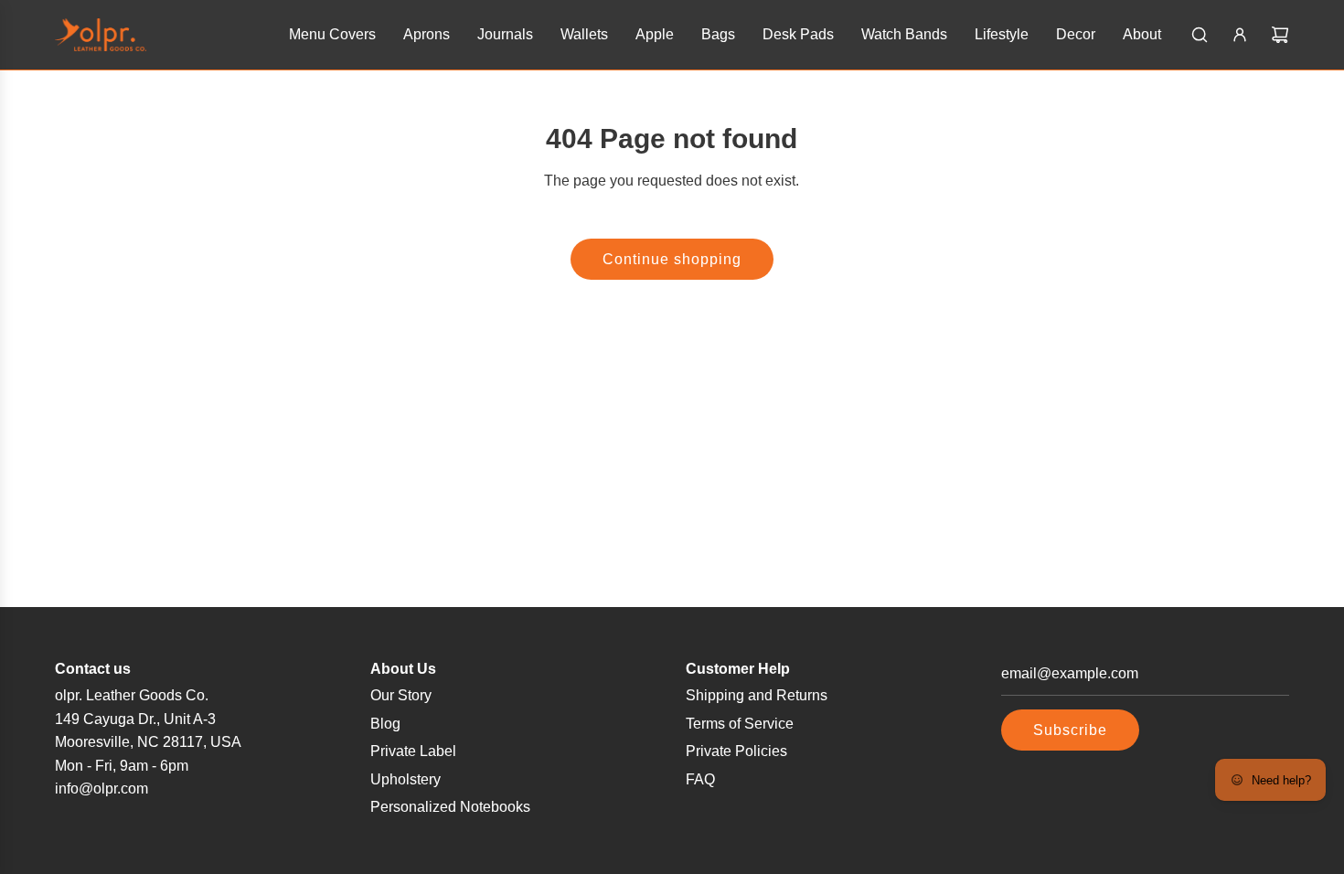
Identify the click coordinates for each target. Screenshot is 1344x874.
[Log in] (1240, 35)
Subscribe (1070, 730)
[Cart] (1280, 35)
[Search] (1199, 35)
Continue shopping (672, 259)
